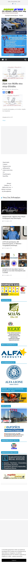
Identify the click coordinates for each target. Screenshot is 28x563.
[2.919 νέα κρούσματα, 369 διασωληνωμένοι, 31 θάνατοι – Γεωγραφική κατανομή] (14, 227)
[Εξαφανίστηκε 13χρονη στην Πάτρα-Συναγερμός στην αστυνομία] (14, 201)
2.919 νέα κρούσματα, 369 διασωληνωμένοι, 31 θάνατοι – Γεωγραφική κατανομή (12, 243)
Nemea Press (15, 89)
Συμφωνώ (14, 560)
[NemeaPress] (2, 59)
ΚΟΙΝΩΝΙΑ (5, 80)
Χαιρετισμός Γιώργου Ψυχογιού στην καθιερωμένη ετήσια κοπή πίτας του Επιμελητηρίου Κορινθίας (7, 169)
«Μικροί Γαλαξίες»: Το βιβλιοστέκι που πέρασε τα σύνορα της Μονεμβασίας (6, 187)
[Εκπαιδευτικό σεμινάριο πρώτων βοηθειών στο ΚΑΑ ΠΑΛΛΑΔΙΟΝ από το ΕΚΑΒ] (14, 254)
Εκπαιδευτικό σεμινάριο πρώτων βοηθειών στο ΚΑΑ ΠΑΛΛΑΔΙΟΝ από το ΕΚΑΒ (13, 270)
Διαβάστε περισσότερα (17, 556)
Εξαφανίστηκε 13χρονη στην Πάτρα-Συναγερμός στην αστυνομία (14, 217)
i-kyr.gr (3, 120)
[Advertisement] (14, 140)
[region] (14, 555)
